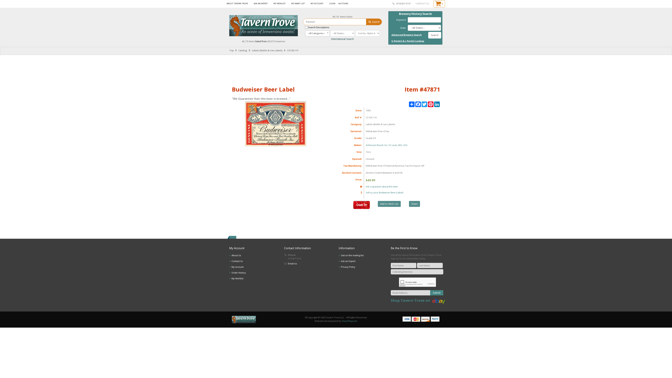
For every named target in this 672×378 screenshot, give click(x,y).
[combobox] (317, 33)
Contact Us (237, 261)
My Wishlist (280, 3)
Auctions (343, 3)
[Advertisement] (336, 69)
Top (231, 50)
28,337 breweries (276, 41)
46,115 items (248, 41)
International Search (342, 39)
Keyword (401, 19)
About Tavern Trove (237, 3)
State (403, 27)
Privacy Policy (348, 266)
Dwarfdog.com (349, 321)
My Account (317, 3)
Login (332, 3)
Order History (239, 272)
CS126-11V (292, 50)
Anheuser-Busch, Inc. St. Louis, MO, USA (386, 145)
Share (414, 203)
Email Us (292, 263)
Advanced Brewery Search (406, 34)
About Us (236, 255)
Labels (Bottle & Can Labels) (267, 50)
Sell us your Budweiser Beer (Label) (384, 192)
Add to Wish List (389, 203)
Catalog (242, 50)
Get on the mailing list (352, 255)
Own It (361, 205)
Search (375, 21)
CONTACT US (422, 3)
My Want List (298, 3)
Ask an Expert (261, 3)
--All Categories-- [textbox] (316, 33)
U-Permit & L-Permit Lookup (407, 41)
